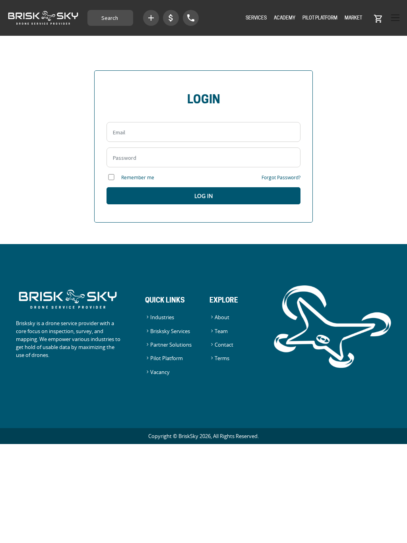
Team (221, 331)
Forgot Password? (281, 177)
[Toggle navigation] (393, 17)
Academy (284, 18)
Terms (222, 358)
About (222, 317)
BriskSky (188, 436)
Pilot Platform (319, 18)
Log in (203, 196)
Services (256, 18)
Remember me (137, 177)
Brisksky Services (170, 331)
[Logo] (43, 18)
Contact (224, 344)
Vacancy (160, 372)
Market (353, 18)
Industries (162, 317)
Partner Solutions (171, 344)
